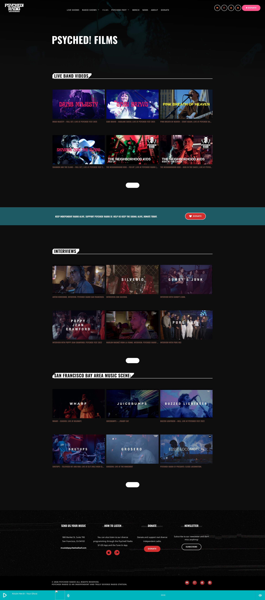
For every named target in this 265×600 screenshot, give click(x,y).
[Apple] (108, 552)
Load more (133, 185)
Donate (251, 7)
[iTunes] (231, 8)
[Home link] (14, 8)
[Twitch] (224, 8)
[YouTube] (217, 8)
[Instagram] (238, 8)
